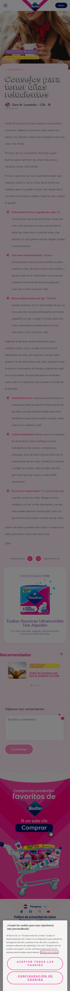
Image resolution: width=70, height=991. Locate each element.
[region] (35, 955)
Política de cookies (49, 952)
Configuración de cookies (35, 978)
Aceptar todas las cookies (35, 963)
